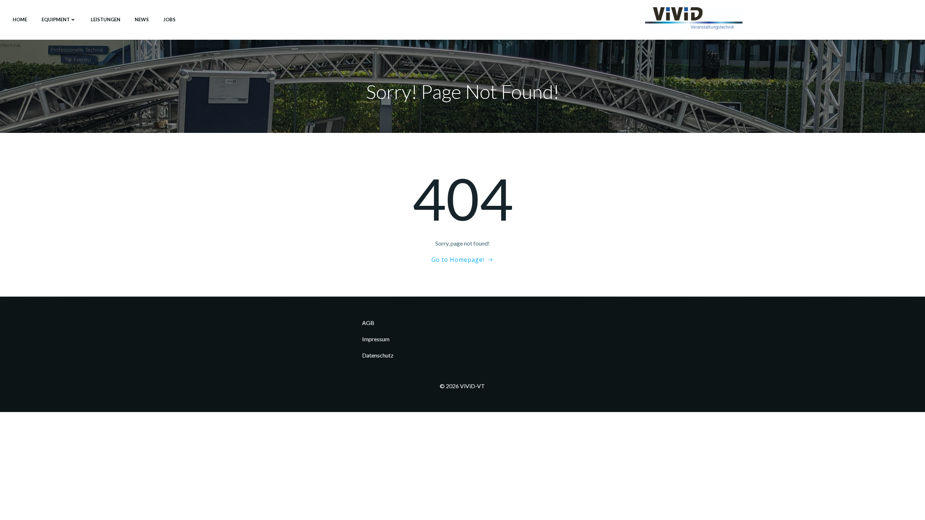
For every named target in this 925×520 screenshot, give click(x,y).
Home (20, 19)
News (142, 19)
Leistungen (105, 19)
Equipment (56, 19)
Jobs (169, 19)
